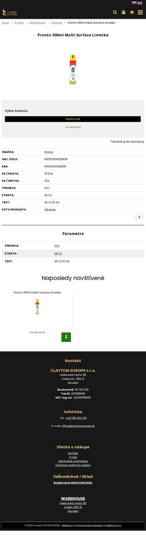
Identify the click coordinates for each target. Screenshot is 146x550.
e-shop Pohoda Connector (89, 525)
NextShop (67, 525)
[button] (115, 12)
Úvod (5, 23)
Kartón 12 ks (73, 119)
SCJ (57, 246)
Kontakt (73, 453)
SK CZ (58, 253)
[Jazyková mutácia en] (139, 3)
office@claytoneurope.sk (78, 426)
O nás (73, 457)
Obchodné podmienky (73, 461)
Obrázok (50, 209)
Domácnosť (37, 23)
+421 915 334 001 (76, 418)
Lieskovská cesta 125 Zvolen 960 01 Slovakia (73, 507)
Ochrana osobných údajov (73, 465)
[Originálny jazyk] (134, 3)
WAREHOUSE (73, 498)
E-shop (19, 23)
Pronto (48, 152)
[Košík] (132, 12)
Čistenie (56, 23)
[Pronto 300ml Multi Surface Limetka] (73, 69)
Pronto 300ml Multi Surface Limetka (37, 292)
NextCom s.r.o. (113, 525)
